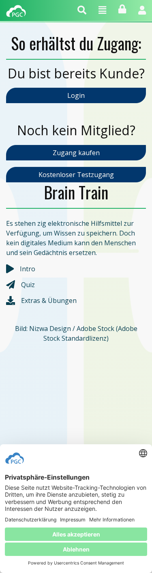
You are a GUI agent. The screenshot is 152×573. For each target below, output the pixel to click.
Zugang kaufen (76, 152)
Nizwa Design (50, 328)
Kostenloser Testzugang (76, 174)
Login (76, 95)
